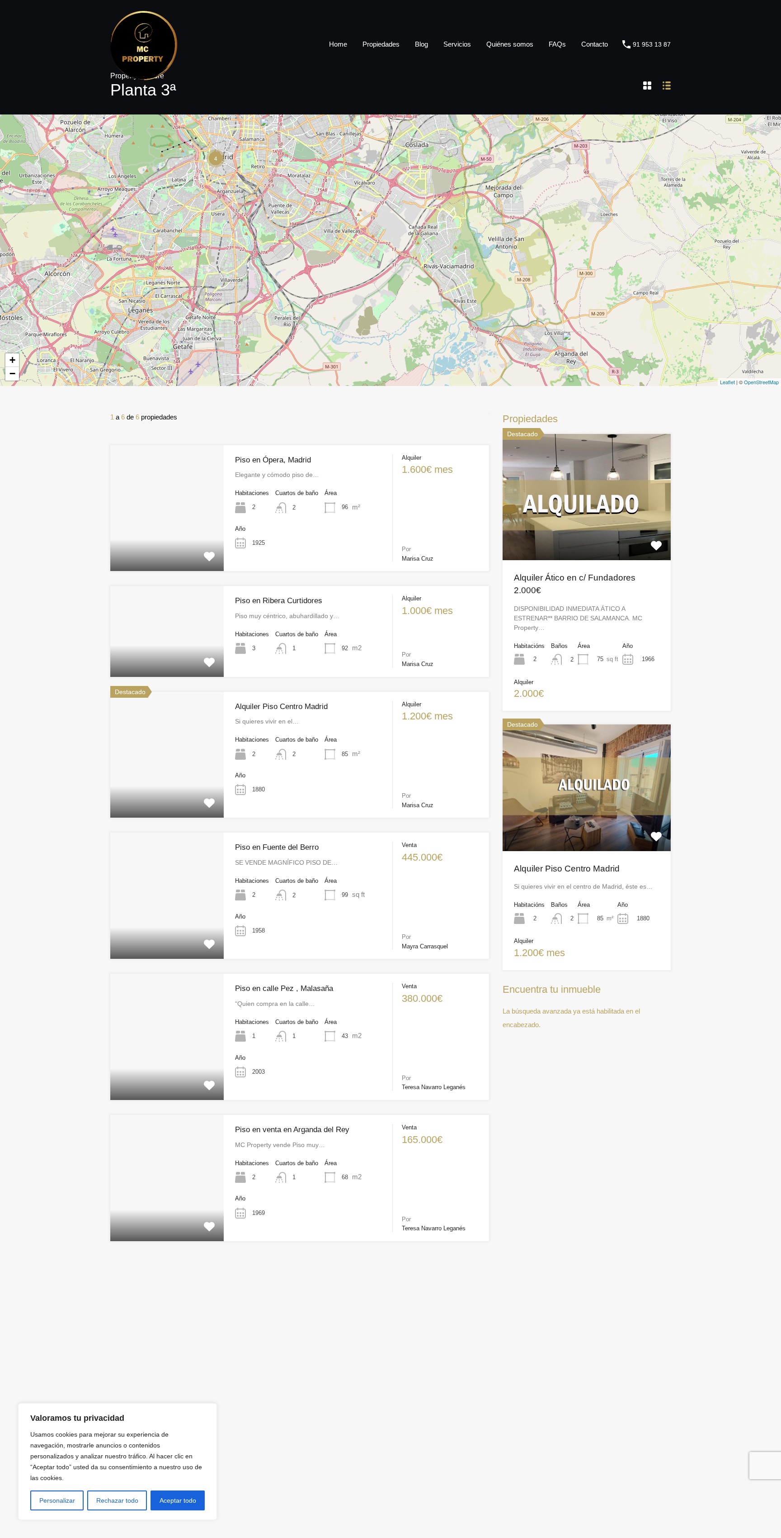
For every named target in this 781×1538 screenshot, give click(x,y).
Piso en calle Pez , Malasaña (284, 988)
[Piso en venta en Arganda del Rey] (571, 344)
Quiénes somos (509, 44)
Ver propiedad (587, 534)
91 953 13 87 (652, 44)
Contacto (594, 44)
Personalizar (57, 1500)
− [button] (12, 373)
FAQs (557, 44)
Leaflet (727, 382)
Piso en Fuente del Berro (277, 847)
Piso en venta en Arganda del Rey (292, 1129)
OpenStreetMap (761, 382)
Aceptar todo (178, 1500)
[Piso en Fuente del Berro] (269, 130)
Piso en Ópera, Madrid (273, 460)
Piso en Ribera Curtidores (278, 600)
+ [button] (12, 360)
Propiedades (381, 44)
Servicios (457, 44)
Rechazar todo (117, 1500)
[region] (117, 1461)
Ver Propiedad (167, 545)
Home (338, 44)
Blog (421, 44)
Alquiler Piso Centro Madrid (281, 706)
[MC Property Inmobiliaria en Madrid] (143, 76)
